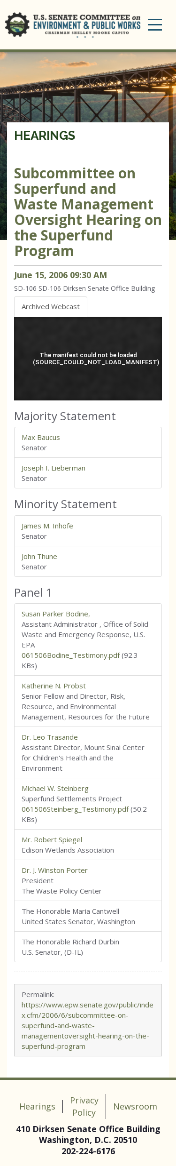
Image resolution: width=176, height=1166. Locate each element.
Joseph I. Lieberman (53, 467)
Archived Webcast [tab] (51, 306)
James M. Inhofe (47, 525)
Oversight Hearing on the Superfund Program (88, 211)
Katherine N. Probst (54, 685)
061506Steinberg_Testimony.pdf (75, 809)
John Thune (39, 556)
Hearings (44, 135)
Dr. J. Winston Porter (55, 870)
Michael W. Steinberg (55, 788)
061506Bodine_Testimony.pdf (71, 655)
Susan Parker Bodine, (56, 613)
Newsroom (135, 1106)
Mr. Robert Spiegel (52, 839)
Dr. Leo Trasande (50, 737)
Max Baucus (41, 437)
